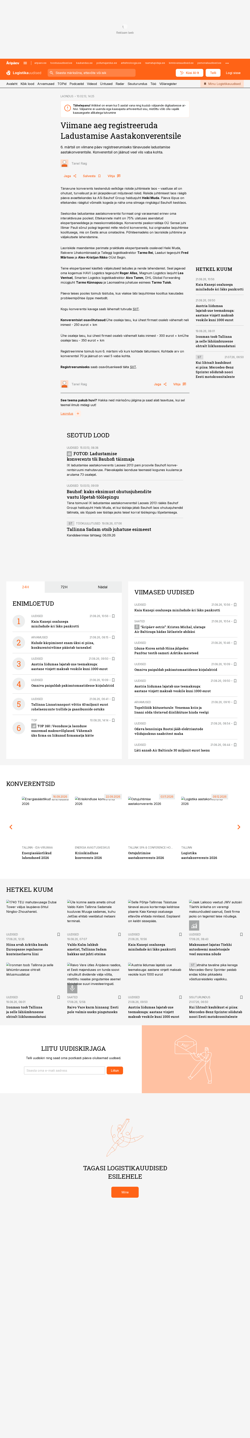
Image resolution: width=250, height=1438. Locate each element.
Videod (92, 84)
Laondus (67, 413)
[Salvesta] (113, 616)
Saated (139, 621)
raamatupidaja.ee (155, 62)
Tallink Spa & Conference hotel (152, 847)
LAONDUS (67, 96)
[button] (64, 1070)
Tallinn (186, 847)
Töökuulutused (88, 523)
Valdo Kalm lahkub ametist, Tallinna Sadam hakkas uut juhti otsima (87, 949)
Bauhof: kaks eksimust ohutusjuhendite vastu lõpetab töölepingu (109, 494)
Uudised (73, 447)
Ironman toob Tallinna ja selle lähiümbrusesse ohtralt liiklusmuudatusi (216, 341)
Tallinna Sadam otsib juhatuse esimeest (109, 529)
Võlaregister (168, 84)
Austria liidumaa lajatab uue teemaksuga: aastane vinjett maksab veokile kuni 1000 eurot (153, 1012)
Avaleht (11, 84)
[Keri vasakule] (11, 827)
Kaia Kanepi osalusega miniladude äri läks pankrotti (177, 610)
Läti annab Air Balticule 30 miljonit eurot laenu (172, 750)
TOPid (61, 84)
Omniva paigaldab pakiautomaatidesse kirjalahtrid (72, 685)
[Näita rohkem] (227, 63)
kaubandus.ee (84, 62)
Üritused (106, 84)
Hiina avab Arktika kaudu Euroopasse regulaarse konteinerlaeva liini (27, 949)
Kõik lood (27, 84)
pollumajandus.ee (106, 62)
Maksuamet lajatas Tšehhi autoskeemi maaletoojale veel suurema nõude (210, 949)
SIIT (136, 309)
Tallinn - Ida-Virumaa (37, 847)
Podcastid (77, 84)
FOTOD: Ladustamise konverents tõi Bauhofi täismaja (100, 456)
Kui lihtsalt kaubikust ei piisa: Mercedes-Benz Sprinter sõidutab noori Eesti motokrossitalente (215, 1012)
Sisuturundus (137, 84)
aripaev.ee (40, 62)
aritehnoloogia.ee (131, 62)
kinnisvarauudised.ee (181, 62)
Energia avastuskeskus (92, 847)
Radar (120, 84)
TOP (34, 720)
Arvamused (45, 84)
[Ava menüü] (25, 63)
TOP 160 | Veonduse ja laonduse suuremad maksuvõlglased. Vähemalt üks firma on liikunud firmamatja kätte (62, 730)
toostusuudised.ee (61, 62)
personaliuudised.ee (209, 62)
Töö (153, 84)
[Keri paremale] (239, 827)
